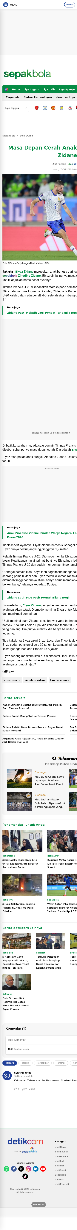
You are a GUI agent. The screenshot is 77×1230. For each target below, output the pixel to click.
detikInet (59, 1161)
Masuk (69, 4)
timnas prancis (60, 679)
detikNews (60, 1147)
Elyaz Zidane (24, 271)
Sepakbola (8, 135)
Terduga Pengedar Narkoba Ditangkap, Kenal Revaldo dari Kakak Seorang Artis (48, 962)
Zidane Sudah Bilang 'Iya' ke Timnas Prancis (29, 715)
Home (16, 89)
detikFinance (61, 1156)
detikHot (59, 1165)
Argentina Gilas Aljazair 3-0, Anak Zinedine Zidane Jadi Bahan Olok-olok (33, 740)
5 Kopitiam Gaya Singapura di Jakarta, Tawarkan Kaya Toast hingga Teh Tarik (15, 962)
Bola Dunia (26, 135)
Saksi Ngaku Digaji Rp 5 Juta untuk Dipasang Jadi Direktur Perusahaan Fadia (20, 863)
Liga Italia (49, 89)
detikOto (59, 1179)
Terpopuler (13, 97)
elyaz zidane (12, 679)
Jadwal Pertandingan (38, 97)
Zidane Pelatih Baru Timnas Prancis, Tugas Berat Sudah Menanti (32, 729)
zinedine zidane (35, 679)
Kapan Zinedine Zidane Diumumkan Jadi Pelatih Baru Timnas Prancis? (32, 706)
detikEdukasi (61, 1151)
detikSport (60, 1170)
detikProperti (62, 1184)
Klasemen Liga (65, 97)
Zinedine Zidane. (29, 275)
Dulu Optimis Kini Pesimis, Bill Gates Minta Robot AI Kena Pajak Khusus (15, 1004)
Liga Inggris (31, 89)
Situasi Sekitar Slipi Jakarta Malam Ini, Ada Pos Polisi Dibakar (18, 907)
